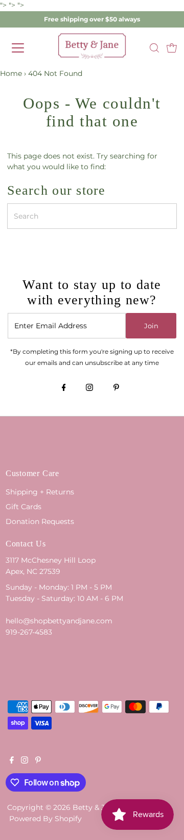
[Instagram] (89, 388)
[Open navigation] (25, 48)
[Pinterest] (116, 388)
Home (11, 73)
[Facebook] (63, 388)
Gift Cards (23, 507)
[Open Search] (154, 47)
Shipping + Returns (40, 492)
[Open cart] (172, 48)
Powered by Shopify (45, 819)
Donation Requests (40, 521)
